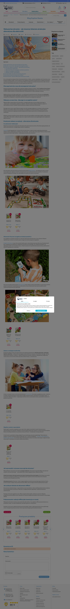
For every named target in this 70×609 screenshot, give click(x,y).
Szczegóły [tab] (35, 301)
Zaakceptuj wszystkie (41, 310)
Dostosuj (28, 310)
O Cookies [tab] (48, 301)
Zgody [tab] (22, 301)
